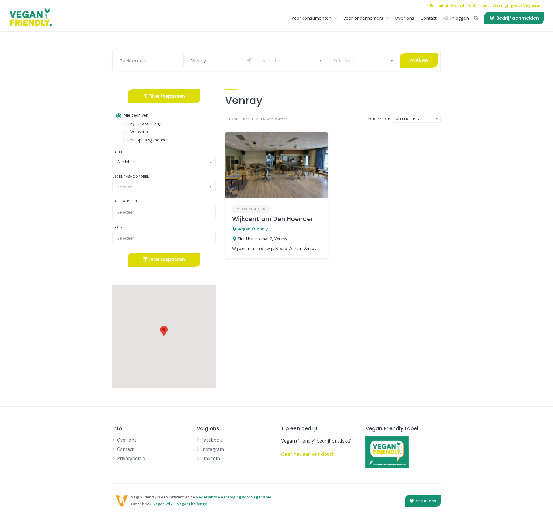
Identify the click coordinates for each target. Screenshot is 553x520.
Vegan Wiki (163, 503)
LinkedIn (210, 458)
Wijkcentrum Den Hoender (272, 219)
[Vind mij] (249, 60)
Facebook (211, 440)
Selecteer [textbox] (343, 60)
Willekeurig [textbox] (407, 119)
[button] (164, 331)
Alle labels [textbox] (273, 60)
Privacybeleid (131, 458)
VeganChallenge (192, 503)
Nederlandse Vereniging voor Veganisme (233, 497)
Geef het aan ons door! (307, 454)
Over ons (404, 18)
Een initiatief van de (487, 5)
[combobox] (292, 60)
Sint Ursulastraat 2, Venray (262, 238)
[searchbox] (161, 212)
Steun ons (425, 501)
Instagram (212, 449)
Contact (429, 18)
